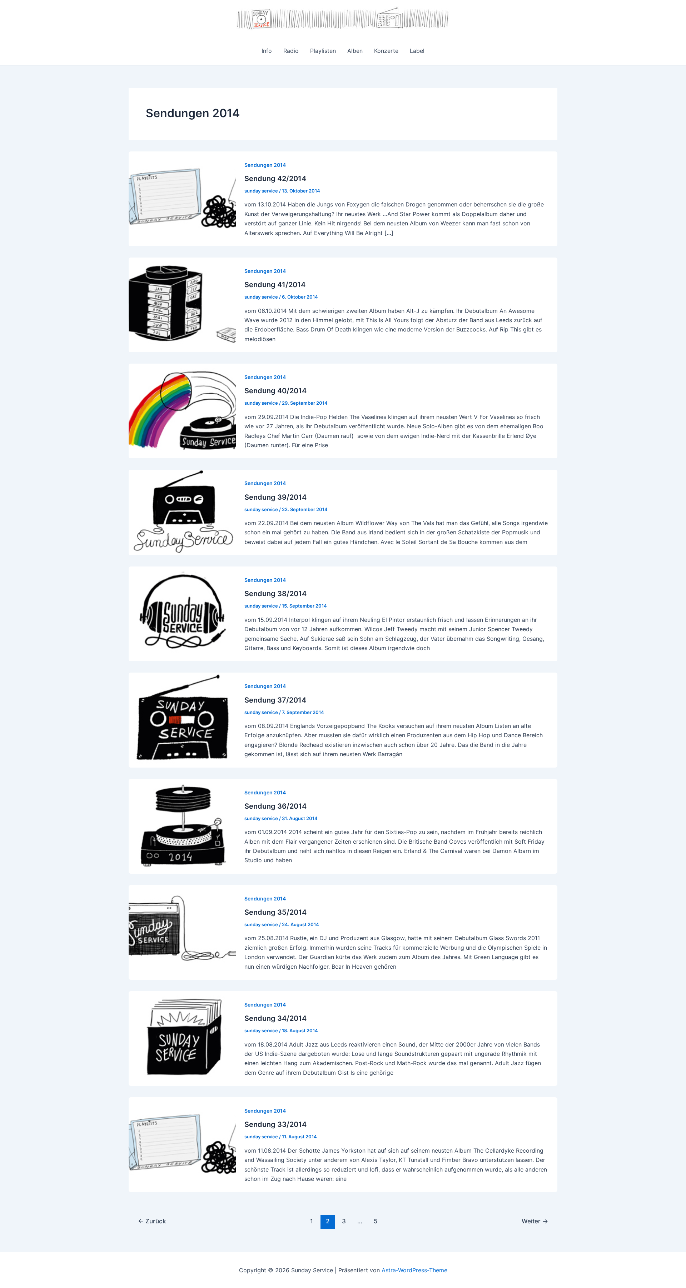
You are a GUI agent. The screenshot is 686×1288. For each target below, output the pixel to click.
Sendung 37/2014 (275, 700)
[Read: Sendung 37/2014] (182, 719)
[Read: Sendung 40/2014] (182, 410)
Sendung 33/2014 (275, 1124)
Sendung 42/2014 (275, 178)
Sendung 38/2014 (275, 593)
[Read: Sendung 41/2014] (182, 304)
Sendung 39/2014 (275, 497)
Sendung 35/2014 (275, 912)
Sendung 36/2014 (275, 806)
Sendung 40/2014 (275, 390)
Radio (291, 50)
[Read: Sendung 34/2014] (182, 1038)
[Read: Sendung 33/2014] (182, 1144)
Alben (355, 50)
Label (417, 50)
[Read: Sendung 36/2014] (182, 825)
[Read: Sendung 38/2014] (182, 613)
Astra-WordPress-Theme (414, 1270)
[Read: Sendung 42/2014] (182, 198)
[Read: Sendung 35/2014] (182, 931)
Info (267, 50)
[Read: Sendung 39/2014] (182, 511)
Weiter (535, 1221)
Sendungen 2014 (265, 165)
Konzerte (386, 50)
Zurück (152, 1221)
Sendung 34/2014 (275, 1018)
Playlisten (323, 50)
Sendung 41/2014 (274, 284)
